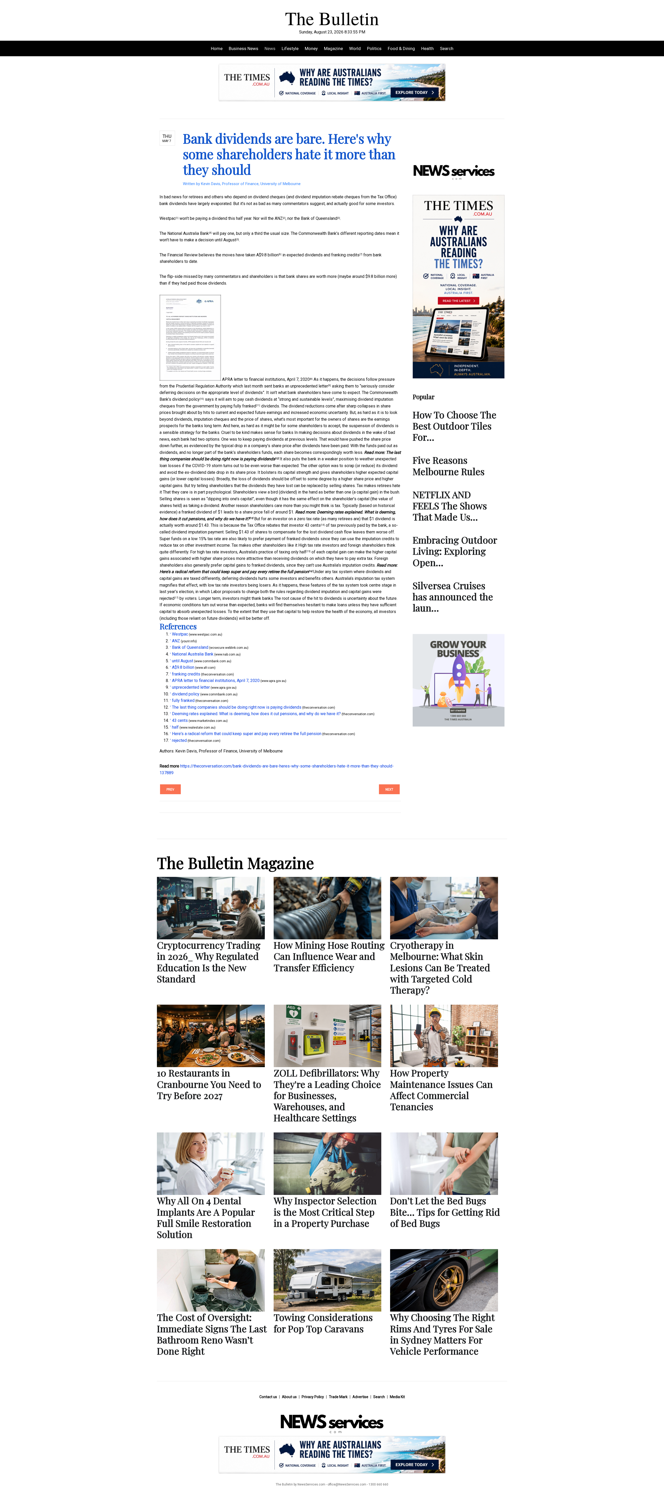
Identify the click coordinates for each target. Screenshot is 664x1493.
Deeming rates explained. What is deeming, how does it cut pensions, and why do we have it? (256, 713)
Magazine (333, 48)
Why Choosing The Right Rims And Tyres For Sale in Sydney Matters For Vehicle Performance (442, 1334)
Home (217, 48)
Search (446, 48)
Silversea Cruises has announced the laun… (453, 596)
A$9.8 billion (267, 254)
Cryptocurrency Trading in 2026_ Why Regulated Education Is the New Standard (208, 962)
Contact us (268, 1397)
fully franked (244, 406)
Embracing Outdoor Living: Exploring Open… (455, 550)
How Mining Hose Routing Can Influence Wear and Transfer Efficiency (329, 956)
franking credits (345, 254)
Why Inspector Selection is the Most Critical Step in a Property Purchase (325, 1211)
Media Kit (397, 1397)
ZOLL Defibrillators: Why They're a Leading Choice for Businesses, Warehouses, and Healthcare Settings (327, 1095)
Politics (374, 48)
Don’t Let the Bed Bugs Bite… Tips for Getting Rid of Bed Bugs (445, 1211)
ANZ (279, 218)
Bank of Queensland (319, 218)
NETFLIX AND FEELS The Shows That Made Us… (450, 505)
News (270, 48)
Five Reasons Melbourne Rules (449, 465)
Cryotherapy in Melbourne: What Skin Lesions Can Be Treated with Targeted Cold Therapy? (440, 967)
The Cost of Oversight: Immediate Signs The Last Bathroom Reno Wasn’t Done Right (211, 1334)
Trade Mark (338, 1397)
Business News (243, 48)
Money (311, 48)
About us (289, 1397)
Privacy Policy (313, 1397)
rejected (167, 598)
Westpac (168, 218)
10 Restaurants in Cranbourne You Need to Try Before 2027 (209, 1083)
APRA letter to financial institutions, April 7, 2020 (266, 379)
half (303, 552)
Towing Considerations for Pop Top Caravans (323, 1322)
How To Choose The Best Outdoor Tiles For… (454, 425)
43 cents (313, 525)
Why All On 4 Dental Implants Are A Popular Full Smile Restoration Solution (206, 1217)
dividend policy (186, 399)
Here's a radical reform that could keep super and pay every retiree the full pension (234, 571)
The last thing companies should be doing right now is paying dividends (236, 707)
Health (427, 48)
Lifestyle (290, 48)
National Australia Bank (188, 233)
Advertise (360, 1397)
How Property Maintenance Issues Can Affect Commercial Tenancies (441, 1089)
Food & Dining (401, 48)
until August (225, 239)
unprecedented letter (309, 386)
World (355, 48)
